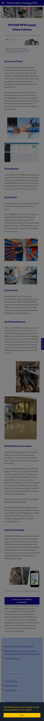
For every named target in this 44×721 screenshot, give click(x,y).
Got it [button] (22, 715)
